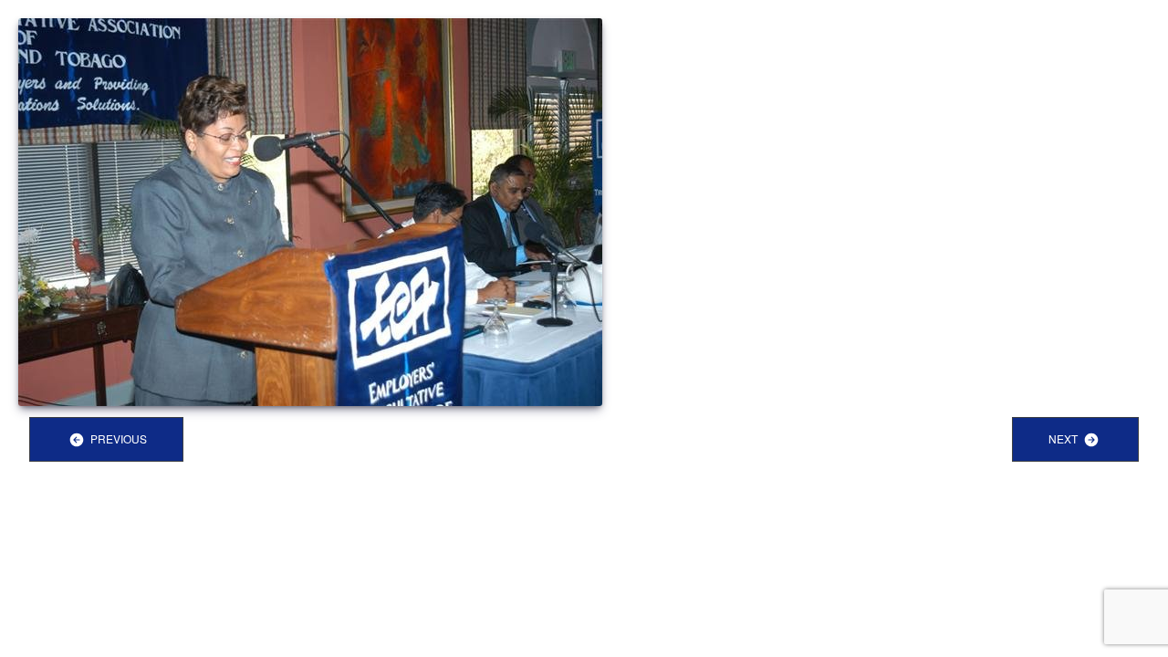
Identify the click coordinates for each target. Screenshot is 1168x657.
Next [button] (1064, 438)
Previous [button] (117, 438)
